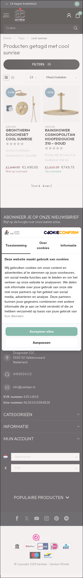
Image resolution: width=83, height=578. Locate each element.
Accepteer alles (42, 331)
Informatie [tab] (69, 245)
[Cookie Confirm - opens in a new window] (61, 232)
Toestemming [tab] (16, 245)
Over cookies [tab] (43, 245)
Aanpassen (41, 342)
